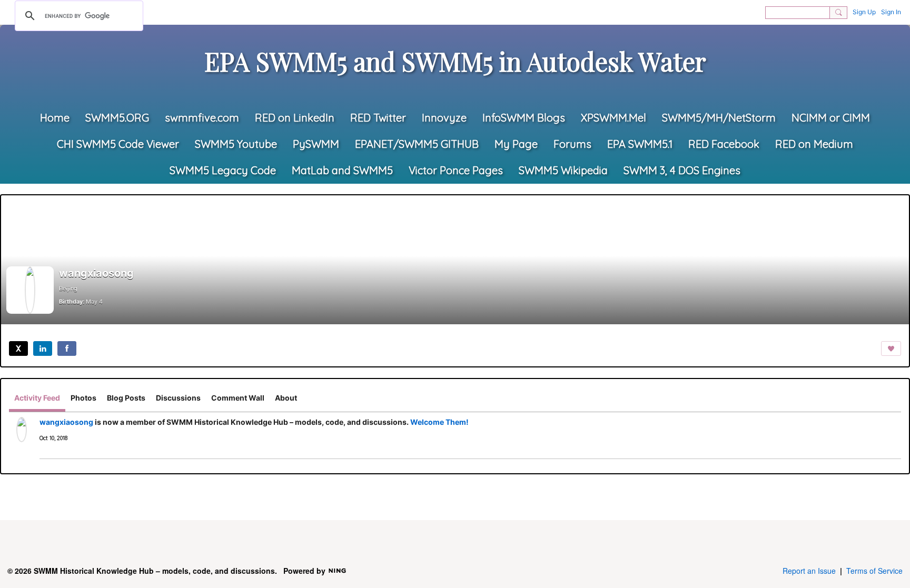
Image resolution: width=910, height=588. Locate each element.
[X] (18, 348)
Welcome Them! (439, 421)
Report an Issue (809, 570)
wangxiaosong (66, 421)
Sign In (891, 12)
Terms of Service (874, 570)
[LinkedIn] (42, 348)
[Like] (891, 348)
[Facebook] (66, 348)
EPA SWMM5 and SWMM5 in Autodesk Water (455, 61)
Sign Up (864, 12)
